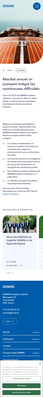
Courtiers (7, 346)
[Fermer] (40, 363)
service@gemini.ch (11, 313)
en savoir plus (11, 265)
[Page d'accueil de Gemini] (8, 6)
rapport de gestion (11, 194)
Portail (8, 321)
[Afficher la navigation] (37, 6)
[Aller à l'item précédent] (4, 273)
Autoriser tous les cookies (21, 392)
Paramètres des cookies (21, 379)
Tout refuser (21, 386)
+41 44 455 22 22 (11, 310)
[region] (21, 378)
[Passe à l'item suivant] (12, 273)
